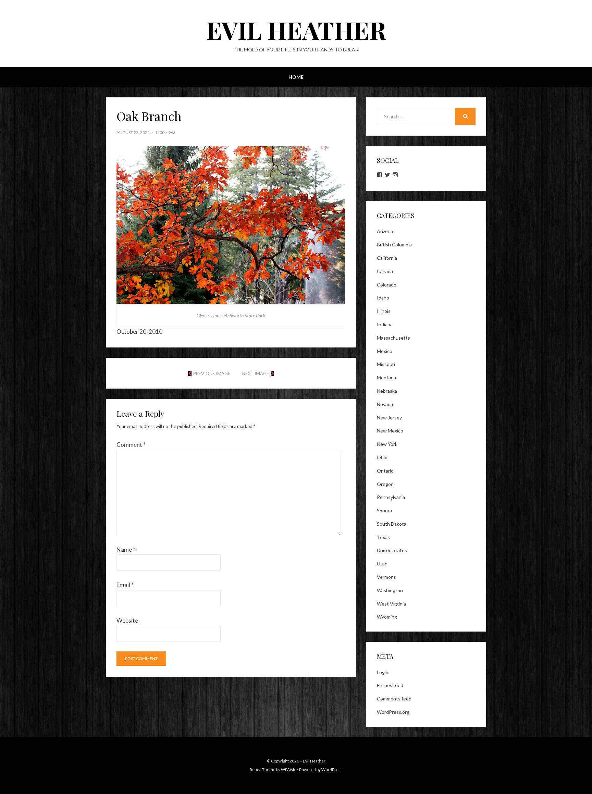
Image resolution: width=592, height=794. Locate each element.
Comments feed (394, 698)
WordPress (332, 769)
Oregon (385, 484)
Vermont (386, 577)
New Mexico (390, 430)
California (387, 258)
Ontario (385, 471)
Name (125, 549)
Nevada (385, 404)
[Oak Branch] (230, 224)
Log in (383, 672)
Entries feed (390, 685)
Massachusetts (393, 338)
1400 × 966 (165, 132)
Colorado (386, 285)
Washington (390, 590)
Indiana (385, 324)
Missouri (386, 364)
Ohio (382, 457)
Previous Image (211, 373)
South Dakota (391, 524)
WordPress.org (393, 712)
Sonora (384, 510)
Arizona (385, 231)
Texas (383, 537)
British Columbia (394, 244)
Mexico (384, 351)
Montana (386, 377)
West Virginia (391, 604)
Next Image (255, 373)
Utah (382, 563)
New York (387, 444)
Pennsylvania (391, 497)
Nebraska (387, 391)
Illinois (384, 311)
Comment (131, 444)
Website (127, 620)
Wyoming (387, 617)
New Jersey (389, 417)
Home (296, 77)
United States (392, 550)
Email (125, 584)
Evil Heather (296, 29)
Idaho (383, 298)
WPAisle (288, 769)
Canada (385, 271)
